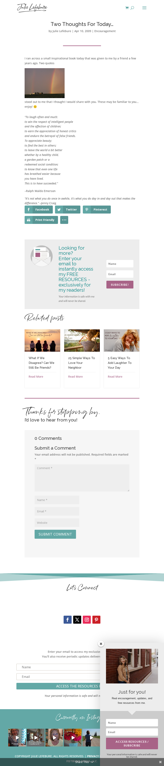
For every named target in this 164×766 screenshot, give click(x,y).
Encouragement (105, 31)
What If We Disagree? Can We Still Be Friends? (41, 362)
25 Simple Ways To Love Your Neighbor (81, 362)
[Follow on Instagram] (87, 620)
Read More (36, 376)
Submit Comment (55, 534)
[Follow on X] (77, 620)
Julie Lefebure (62, 31)
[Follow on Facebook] (68, 620)
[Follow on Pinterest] (96, 620)
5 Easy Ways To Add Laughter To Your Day (120, 362)
